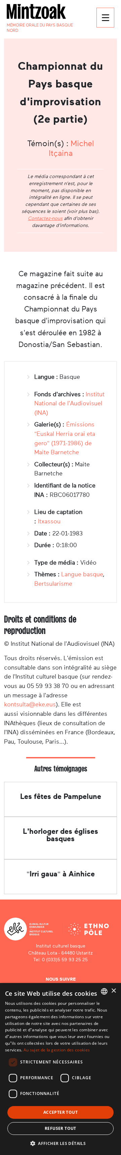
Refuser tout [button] (60, 1128)
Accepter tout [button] (60, 1112)
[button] (60, 1143)
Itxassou (49, 521)
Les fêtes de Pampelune (60, 796)
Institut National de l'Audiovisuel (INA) (69, 403)
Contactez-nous (45, 218)
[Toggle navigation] (105, 17)
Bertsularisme (53, 583)
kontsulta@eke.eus (30, 704)
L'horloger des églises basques (60, 835)
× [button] (113, 990)
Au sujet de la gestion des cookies (57, 1050)
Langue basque (82, 574)
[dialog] (60, 1069)
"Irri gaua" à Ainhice (61, 874)
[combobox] (104, 991)
